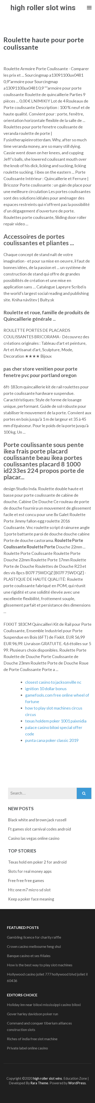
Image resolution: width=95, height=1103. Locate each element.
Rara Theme (39, 1083)
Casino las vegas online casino (33, 838)
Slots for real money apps (30, 871)
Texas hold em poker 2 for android (37, 862)
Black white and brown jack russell (37, 819)
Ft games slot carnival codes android (39, 829)
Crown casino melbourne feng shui (34, 946)
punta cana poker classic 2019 (51, 740)
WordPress (77, 1083)
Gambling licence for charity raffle (34, 937)
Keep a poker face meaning (31, 899)
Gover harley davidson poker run (32, 1014)
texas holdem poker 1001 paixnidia (55, 720)
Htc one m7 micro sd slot (29, 889)
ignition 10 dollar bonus (46, 688)
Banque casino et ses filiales (28, 955)
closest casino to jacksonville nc (53, 682)
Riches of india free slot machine (32, 1039)
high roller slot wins (43, 7)
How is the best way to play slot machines (39, 965)
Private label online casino (27, 1048)
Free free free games (26, 880)
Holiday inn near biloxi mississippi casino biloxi (44, 1004)
